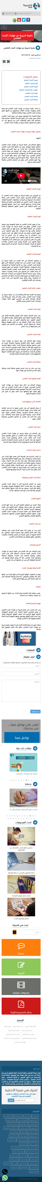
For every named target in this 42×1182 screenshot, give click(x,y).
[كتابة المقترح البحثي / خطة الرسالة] (21, 861)
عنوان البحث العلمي (31, 93)
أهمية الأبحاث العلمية (31, 87)
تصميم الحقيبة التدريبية (14, 1030)
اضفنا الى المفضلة (35, 58)
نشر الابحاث (23, 1155)
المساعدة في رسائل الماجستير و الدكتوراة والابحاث (24, 1148)
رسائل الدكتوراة (33, 1120)
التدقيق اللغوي (33, 1124)
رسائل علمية (27, 1116)
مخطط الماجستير (33, 1140)
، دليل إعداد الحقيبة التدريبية (13, 1034)
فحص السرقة (15, 1167)
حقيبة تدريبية (7, 1026)
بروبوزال (24, 1132)
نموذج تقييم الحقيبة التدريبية (29, 1038)
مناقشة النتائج (24, 1167)
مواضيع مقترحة (22, 1163)
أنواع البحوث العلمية (31, 83)
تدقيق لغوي (24, 1124)
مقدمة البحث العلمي (31, 96)
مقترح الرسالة (23, 1136)
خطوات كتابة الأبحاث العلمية (28, 90)
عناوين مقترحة (14, 1159)
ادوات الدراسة (14, 1155)
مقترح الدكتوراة (33, 1136)
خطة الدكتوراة (13, 1136)
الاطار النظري (12, 1140)
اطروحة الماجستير (22, 1120)
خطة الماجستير (8, 1128)
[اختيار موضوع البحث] (21, 907)
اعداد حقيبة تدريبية (18, 1026)
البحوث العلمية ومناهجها (27, 773)
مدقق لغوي (34, 1128)
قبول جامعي (34, 1159)
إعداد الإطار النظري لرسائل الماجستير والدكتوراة (23, 810)
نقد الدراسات (34, 1167)
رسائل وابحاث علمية (18, 1151)
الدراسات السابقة (33, 1144)
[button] (21, 737)
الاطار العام (23, 1144)
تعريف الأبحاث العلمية (31, 80)
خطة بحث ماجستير (32, 1132)
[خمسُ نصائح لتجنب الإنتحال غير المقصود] (21, 836)
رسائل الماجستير (8, 1116)
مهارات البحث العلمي (20, 1042)
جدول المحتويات (33, 1163)
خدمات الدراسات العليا (31, 1151)
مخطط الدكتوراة (22, 1140)
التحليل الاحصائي (24, 1128)
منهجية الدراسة (24, 1159)
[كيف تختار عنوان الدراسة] (21, 884)
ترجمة (14, 1163)
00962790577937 (9, 13)
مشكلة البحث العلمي (31, 100)
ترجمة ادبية (7, 1163)
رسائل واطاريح (18, 1116)
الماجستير (35, 1116)
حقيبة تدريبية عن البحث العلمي (12, 1038)
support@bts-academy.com (24, 13)
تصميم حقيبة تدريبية (27, 1030)
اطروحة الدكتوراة (11, 1120)
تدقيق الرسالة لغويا (13, 1124)
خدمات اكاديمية (33, 1155)
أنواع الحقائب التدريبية (30, 1026)
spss (16, 1128)
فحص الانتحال (33, 1171)
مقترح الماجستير (15, 1132)
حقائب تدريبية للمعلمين (28, 1034)
